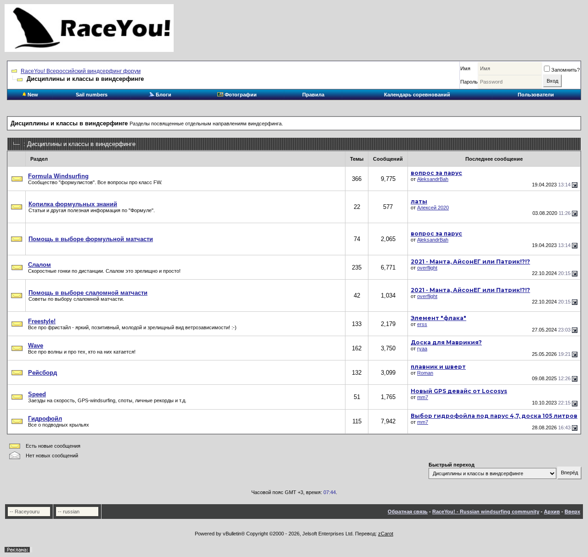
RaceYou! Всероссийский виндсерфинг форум (81, 71)
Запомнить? (565, 70)
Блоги (162, 94)
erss (422, 324)
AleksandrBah (432, 179)
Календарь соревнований (417, 94)
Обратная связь (408, 511)
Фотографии (240, 94)
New (32, 94)
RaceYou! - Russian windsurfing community (485, 511)
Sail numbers (91, 94)
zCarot (385, 533)
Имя (465, 68)
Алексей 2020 (433, 207)
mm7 (422, 397)
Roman (425, 373)
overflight (427, 267)
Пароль (469, 81)
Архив (552, 511)
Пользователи (536, 94)
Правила (313, 94)
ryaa (422, 348)
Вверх (572, 511)
